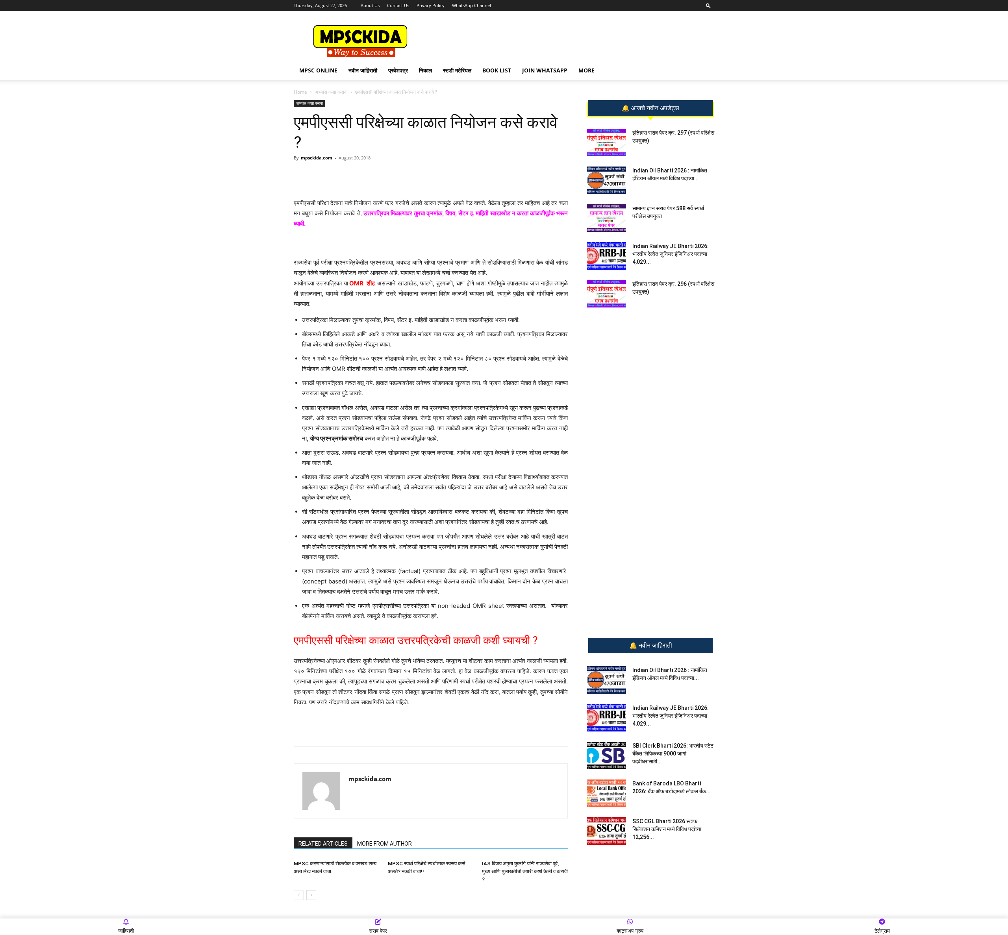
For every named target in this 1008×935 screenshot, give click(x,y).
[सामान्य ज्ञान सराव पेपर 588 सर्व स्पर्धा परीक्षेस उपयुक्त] (606, 218)
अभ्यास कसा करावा (331, 92)
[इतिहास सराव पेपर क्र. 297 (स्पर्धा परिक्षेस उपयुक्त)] (606, 142)
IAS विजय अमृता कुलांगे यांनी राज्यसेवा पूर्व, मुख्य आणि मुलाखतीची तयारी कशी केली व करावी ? (525, 871)
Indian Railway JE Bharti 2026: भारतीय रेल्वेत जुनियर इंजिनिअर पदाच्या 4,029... (670, 254)
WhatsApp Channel (471, 5)
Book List (496, 70)
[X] (403, 175)
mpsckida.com (316, 158)
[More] (422, 175)
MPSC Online (318, 70)
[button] (708, 5)
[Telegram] (367, 175)
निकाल (425, 70)
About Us (370, 5)
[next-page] (311, 895)
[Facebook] (385, 175)
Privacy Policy (431, 5)
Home (300, 92)
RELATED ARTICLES (323, 844)
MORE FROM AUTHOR (384, 844)
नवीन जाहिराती (362, 70)
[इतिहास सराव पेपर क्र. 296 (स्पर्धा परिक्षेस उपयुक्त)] (606, 293)
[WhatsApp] (349, 175)
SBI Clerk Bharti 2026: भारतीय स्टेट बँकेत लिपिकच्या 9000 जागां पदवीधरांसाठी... (672, 753)
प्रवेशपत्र (398, 70)
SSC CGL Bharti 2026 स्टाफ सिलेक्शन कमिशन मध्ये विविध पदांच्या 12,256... (666, 829)
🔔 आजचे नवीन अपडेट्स (650, 108)
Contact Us (398, 5)
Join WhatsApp (544, 70)
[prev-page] (299, 895)
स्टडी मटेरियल (457, 70)
